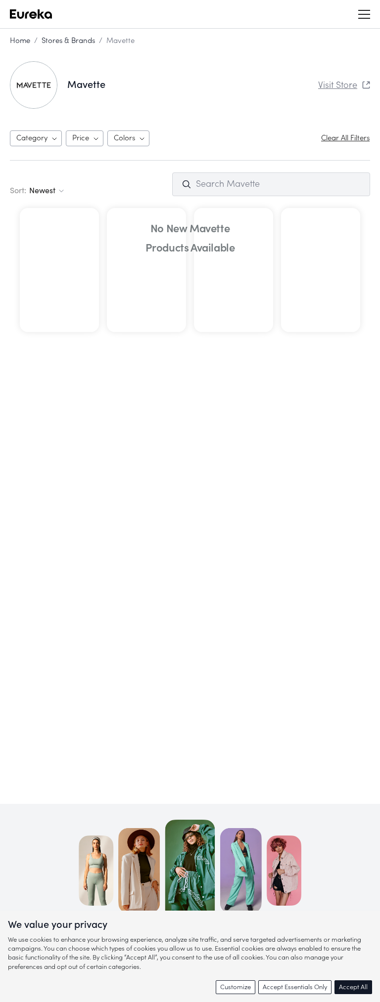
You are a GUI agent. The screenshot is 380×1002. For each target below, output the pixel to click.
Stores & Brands (68, 40)
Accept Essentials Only (295, 987)
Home (20, 40)
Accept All (353, 987)
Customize (235, 987)
